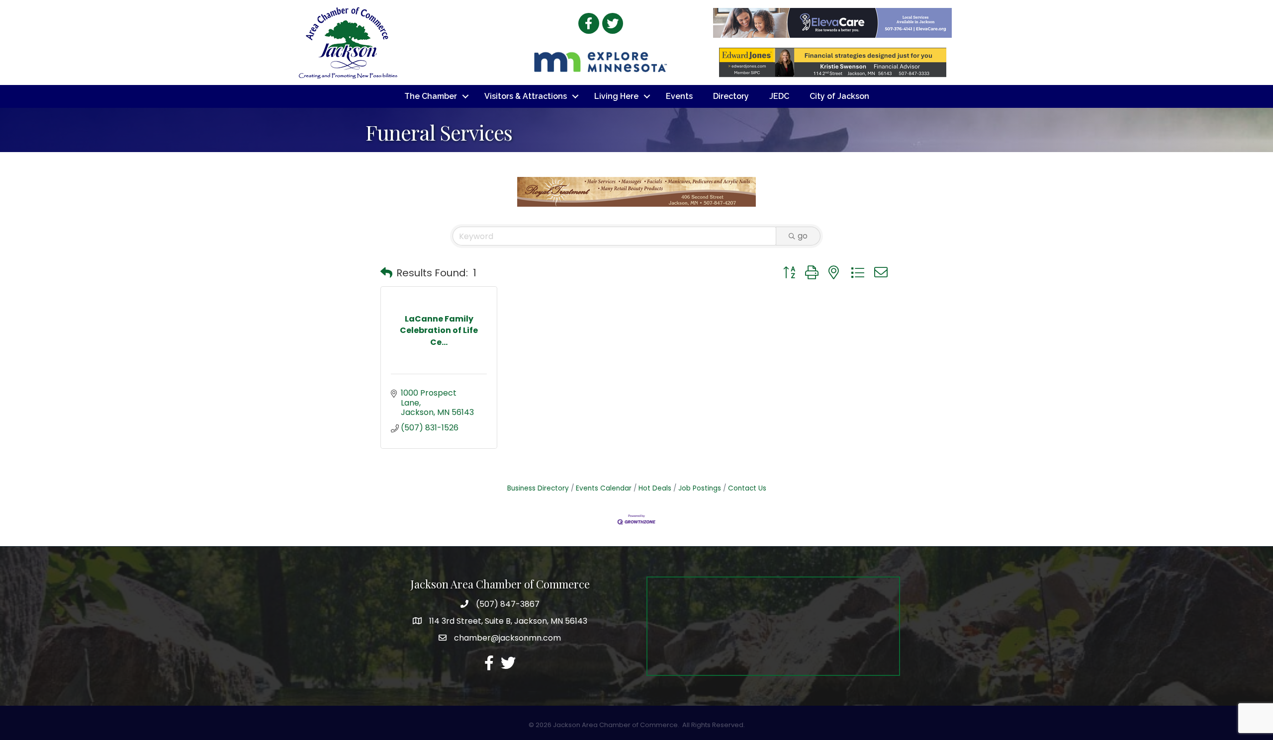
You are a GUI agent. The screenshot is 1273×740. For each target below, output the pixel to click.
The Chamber (430, 96)
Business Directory (538, 488)
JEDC (779, 96)
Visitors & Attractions (525, 96)
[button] (386, 273)
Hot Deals (654, 488)
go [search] (803, 236)
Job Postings (699, 488)
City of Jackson (839, 96)
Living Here (616, 96)
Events (679, 96)
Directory (731, 96)
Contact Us (747, 488)
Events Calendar (604, 488)
